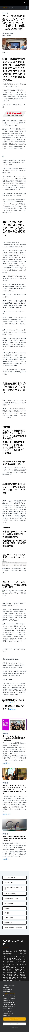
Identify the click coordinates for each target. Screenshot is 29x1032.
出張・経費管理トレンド (11, 898)
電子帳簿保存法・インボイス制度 (13, 888)
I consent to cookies (14, 1019)
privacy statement (10, 993)
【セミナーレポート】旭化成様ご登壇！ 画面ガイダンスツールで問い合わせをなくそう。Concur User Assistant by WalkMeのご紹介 (14, 789)
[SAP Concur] (9, 3)
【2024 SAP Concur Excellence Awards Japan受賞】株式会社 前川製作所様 (14, 838)
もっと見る (5, 763)
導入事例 (6, 913)
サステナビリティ (9, 917)
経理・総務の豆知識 (10, 893)
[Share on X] (7, 52)
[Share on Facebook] (10, 52)
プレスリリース (8, 882)
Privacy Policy (14, 1027)
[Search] (24, 7)
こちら (10, 702)
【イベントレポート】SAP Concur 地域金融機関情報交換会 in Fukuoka (13, 738)
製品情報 (6, 908)
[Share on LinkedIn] (13, 52)
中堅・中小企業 (8, 903)
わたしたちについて (10, 877)
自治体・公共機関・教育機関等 (13, 927)
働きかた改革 (8, 922)
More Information (14, 1024)
